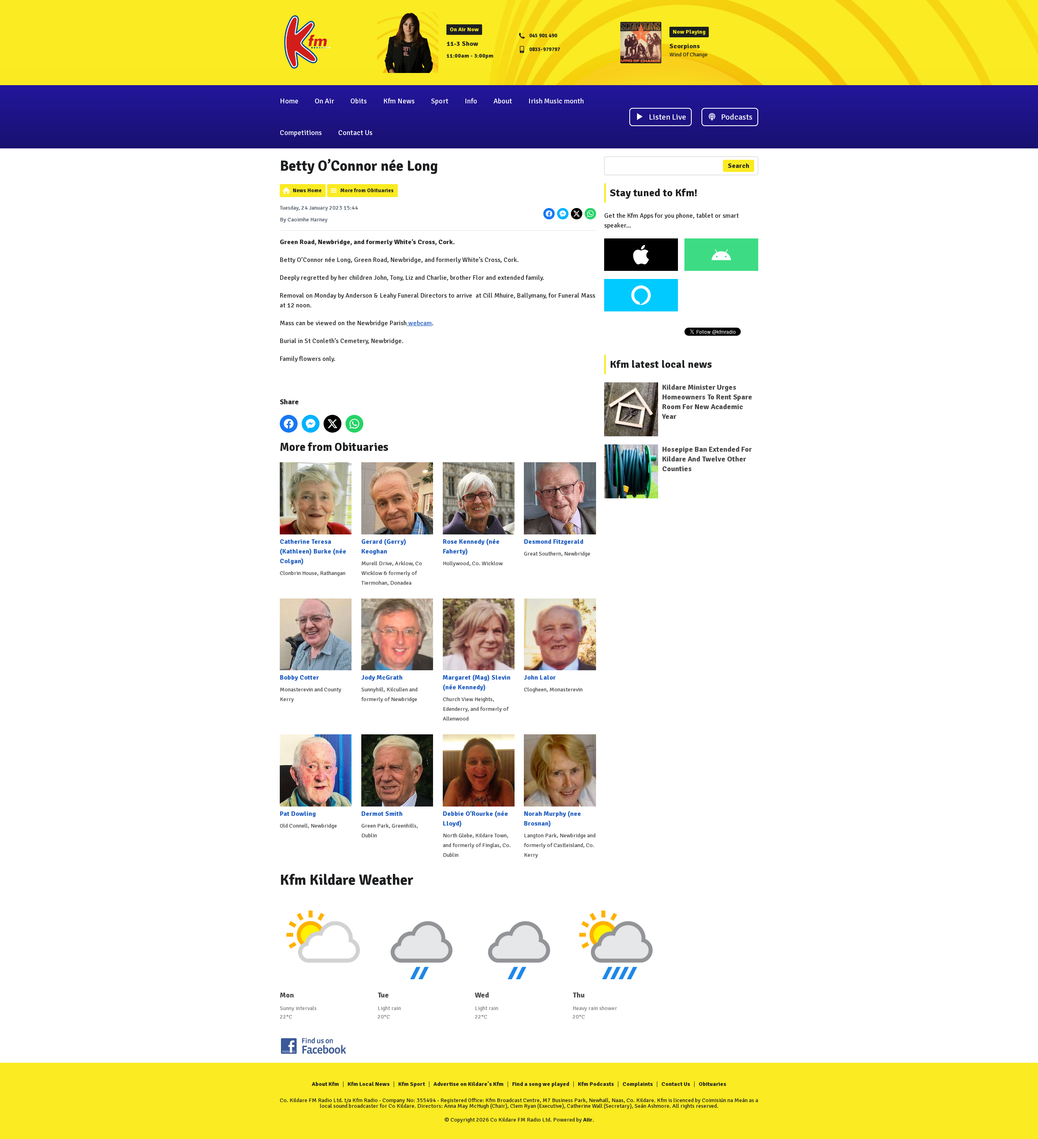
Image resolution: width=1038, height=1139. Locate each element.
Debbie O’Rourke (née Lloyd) (475, 818)
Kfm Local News (368, 1084)
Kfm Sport (411, 1084)
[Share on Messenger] (562, 213)
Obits (358, 101)
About (502, 101)
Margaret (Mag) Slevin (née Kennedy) (476, 682)
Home (289, 101)
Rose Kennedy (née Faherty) (471, 546)
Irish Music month (556, 101)
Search (738, 166)
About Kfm (325, 1084)
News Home (307, 190)
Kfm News (399, 101)
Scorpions (684, 46)
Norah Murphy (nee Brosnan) (552, 818)
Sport (439, 101)
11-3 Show (462, 44)
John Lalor (540, 678)
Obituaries (712, 1084)
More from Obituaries (367, 190)
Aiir (587, 1119)
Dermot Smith (382, 813)
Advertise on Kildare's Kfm (468, 1084)
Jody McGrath (382, 678)
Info (471, 101)
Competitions (301, 132)
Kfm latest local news (661, 364)
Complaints (637, 1084)
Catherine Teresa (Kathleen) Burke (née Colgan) (313, 551)
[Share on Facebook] (549, 213)
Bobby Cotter (299, 678)
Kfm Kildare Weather (347, 880)
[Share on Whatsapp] (590, 213)
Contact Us (355, 132)
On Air (324, 101)
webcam (419, 323)
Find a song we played (540, 1084)
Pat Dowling (298, 813)
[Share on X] (576, 213)
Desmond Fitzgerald (553, 541)
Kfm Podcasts (596, 1084)
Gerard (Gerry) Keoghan (383, 546)
